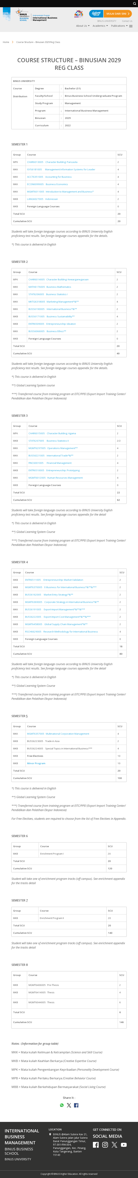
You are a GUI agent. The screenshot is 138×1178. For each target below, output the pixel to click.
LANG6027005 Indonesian (42, 199)
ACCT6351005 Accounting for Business (49, 176)
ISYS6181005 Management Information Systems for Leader (61, 169)
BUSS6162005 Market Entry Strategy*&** (49, 594)
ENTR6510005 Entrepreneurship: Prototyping (54, 470)
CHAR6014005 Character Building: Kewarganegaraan (59, 279)
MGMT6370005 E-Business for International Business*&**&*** (60, 587)
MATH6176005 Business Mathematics (50, 286)
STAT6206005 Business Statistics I (48, 294)
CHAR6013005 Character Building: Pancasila (52, 162)
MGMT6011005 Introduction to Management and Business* (60, 191)
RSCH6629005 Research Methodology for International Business (61, 631)
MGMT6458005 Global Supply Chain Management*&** (56, 624)
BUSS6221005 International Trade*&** (51, 455)
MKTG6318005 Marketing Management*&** (54, 301)
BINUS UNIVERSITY (106, 21)
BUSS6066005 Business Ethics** (47, 331)
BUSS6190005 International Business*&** (53, 309)
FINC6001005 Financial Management (50, 463)
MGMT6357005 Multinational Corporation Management (58, 733)
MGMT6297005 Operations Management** (53, 448)
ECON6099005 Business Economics (47, 184)
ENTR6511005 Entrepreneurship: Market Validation (54, 579)
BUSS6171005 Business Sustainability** (52, 316)
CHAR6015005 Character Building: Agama (52, 433)
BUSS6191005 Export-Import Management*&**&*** (55, 609)
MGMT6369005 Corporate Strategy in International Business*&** (62, 602)
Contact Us (127, 21)
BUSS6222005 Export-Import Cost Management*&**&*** (58, 616)
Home (6, 42)
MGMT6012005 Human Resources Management (56, 477)
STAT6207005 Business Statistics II (49, 440)
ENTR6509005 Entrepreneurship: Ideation (52, 323)
